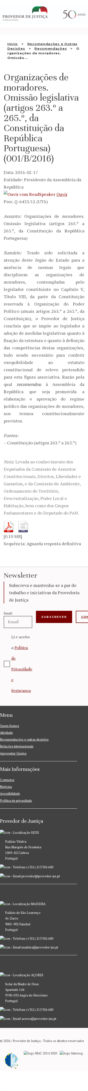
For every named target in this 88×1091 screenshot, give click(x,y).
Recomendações (50, 48)
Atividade (6, 732)
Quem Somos (9, 726)
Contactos (7, 780)
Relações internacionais (16, 746)
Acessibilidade (10, 793)
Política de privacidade (16, 800)
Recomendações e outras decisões (24, 739)
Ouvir (61, 194)
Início (12, 44)
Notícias (6, 787)
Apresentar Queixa (13, 753)
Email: (8, 613)
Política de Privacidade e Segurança (21, 669)
